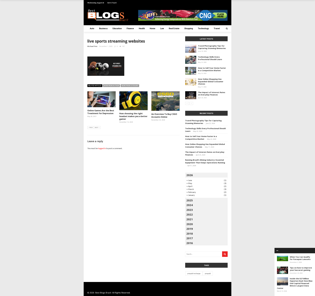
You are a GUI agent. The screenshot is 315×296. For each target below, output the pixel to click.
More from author (111, 86)
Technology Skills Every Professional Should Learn (210, 58)
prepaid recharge (193, 273)
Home (152, 28)
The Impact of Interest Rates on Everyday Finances (211, 93)
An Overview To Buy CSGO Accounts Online (164, 115)
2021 (189, 219)
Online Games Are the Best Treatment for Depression (100, 112)
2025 (189, 200)
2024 (189, 205)
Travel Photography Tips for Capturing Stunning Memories (212, 47)
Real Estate (174, 28)
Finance (130, 28)
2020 (189, 224)
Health (142, 28)
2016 (189, 243)
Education (117, 28)
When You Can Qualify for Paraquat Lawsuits (300, 258)
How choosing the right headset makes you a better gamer (133, 116)
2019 (189, 229)
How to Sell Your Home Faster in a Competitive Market (212, 69)
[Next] (191, 103)
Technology (203, 28)
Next (96, 127)
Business (103, 28)
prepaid (208, 273)
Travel (217, 28)
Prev (91, 127)
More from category (130, 86)
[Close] (277, 250)
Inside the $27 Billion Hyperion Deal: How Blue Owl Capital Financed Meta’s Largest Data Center (294, 283)
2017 (189, 238)
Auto (92, 28)
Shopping (188, 28)
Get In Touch (112, 3)
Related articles (94, 86)
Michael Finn (92, 46)
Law (162, 28)
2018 (189, 233)
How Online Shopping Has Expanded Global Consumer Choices (210, 81)
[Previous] (187, 103)
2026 (189, 175)
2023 (189, 210)
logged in (102, 148)
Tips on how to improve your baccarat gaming (301, 268)
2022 (189, 214)
